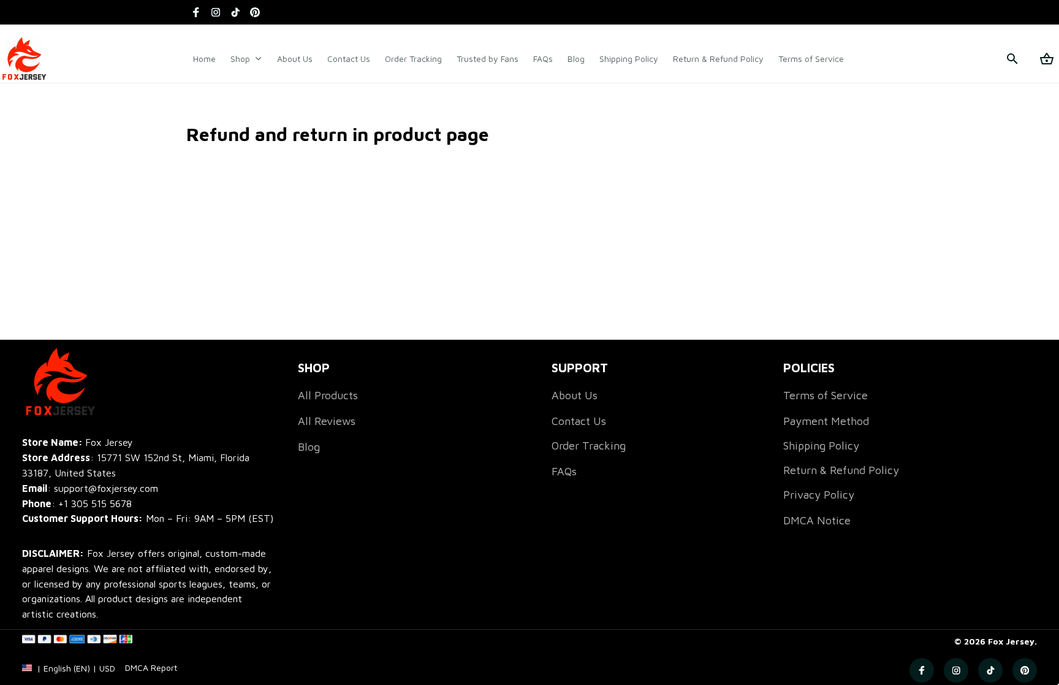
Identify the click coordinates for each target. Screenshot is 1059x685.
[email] (90, 488)
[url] (151, 668)
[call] (95, 503)
